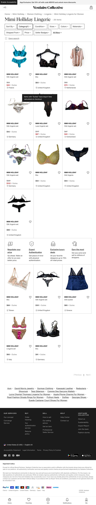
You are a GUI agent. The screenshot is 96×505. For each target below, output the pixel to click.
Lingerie (48, 14)
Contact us (64, 420)
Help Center (65, 417)
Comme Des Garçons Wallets (61, 391)
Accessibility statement (12, 450)
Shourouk (23, 391)
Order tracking (28, 418)
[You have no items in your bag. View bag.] (91, 7)
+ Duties (13, 85)
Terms (39, 450)
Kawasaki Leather (64, 388)
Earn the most (78, 249)
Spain (39, 490)
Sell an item (47, 426)
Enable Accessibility (8, 2)
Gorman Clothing (45, 388)
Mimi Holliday (18, 14)
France (5, 490)
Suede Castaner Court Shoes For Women (48, 400)
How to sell (47, 417)
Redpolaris (81, 388)
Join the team (83, 429)
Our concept (8, 417)
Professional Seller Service (48, 431)
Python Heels (53, 397)
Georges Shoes (79, 397)
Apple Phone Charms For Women (68, 394)
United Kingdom (13, 490)
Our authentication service (30, 425)
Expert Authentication (35, 251)
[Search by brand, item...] (4, 7)
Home (7, 14)
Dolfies (65, 397)
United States (24, 490)
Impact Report (83, 426)
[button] (91, 7)
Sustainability (83, 422)
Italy (43, 490)
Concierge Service (8, 421)
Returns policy (28, 432)
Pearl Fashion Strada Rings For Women (25, 397)
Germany (33, 490)
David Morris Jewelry (24, 388)
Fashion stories (84, 432)
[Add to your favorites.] (30, 74)
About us (81, 419)
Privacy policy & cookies (52, 450)
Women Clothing (34, 14)
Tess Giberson (37, 391)
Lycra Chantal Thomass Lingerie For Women (29, 394)
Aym (9, 388)
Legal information (28, 450)
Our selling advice (47, 421)
